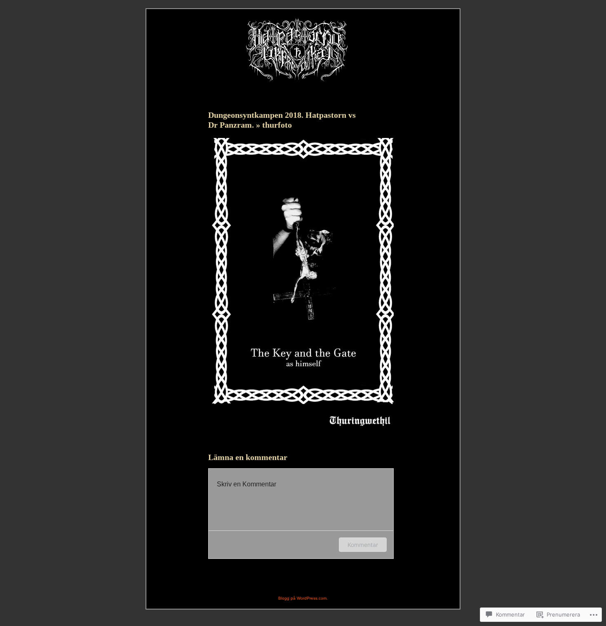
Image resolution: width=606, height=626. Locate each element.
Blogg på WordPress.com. (303, 598)
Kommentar (363, 544)
